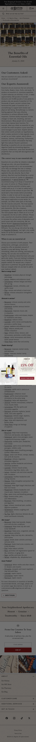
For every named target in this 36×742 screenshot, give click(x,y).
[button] (27, 365)
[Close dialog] (35, 357)
